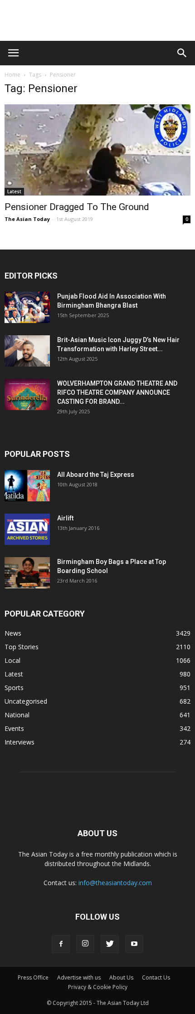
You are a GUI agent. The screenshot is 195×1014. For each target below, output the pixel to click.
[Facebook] (61, 944)
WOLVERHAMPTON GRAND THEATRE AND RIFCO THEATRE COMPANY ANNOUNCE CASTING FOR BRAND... (117, 392)
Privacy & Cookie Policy (97, 987)
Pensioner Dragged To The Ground (77, 206)
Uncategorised (26, 701)
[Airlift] (27, 529)
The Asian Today (27, 219)
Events (14, 728)
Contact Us (156, 977)
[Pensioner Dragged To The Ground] (97, 150)
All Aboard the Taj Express (95, 474)
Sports (14, 687)
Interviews (19, 742)
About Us (121, 977)
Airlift (65, 518)
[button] (182, 53)
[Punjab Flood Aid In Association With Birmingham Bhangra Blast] (27, 307)
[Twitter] (110, 944)
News (13, 633)
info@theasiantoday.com (115, 882)
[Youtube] (134, 944)
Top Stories (22, 646)
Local (12, 660)
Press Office (33, 977)
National (17, 714)
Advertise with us (79, 977)
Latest (14, 191)
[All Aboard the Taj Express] (27, 485)
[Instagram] (85, 944)
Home (12, 74)
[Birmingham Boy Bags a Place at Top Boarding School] (27, 572)
